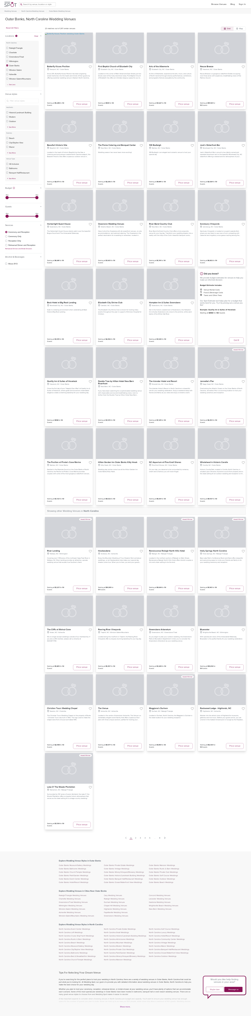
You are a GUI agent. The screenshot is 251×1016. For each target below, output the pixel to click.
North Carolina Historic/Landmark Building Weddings (125, 936)
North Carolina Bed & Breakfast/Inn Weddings (77, 956)
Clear (36, 36)
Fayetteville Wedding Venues (116, 912)
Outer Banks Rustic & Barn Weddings (164, 869)
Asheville (12, 74)
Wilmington (13, 61)
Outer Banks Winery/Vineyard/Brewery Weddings (124, 872)
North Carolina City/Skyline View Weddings (76, 949)
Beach (11, 138)
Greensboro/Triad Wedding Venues (73, 902)
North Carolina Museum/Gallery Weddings (76, 946)
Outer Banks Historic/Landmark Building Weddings (124, 875)
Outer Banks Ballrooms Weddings (72, 869)
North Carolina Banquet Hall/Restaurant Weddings (169, 949)
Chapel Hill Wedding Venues (115, 905)
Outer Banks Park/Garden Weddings (73, 875)
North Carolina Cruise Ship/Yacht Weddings (76, 936)
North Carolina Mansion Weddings (118, 960)
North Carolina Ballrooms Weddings (73, 953)
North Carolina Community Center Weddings (167, 939)
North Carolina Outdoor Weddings (162, 956)
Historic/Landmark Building (20, 113)
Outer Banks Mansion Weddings (162, 865)
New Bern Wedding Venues (160, 909)
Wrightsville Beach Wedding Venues (163, 905)
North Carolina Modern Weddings (117, 946)
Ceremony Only (14, 236)
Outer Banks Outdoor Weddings (162, 879)
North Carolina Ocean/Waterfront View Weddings (169, 953)
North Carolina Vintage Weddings (162, 943)
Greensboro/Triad (16, 57)
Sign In (242, 4)
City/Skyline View (16, 143)
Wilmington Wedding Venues (70, 905)
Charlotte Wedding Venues (70, 899)
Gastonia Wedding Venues (159, 902)
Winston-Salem (15, 70)
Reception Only (14, 241)
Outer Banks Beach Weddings (161, 882)
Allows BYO (13, 264)
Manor (12, 147)
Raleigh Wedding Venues (114, 899)
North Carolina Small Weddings (116, 932)
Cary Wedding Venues (113, 895)
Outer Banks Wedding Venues (59, 11)
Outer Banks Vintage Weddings (116, 869)
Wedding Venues (10, 11)
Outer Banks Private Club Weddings (163, 872)
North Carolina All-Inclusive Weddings (119, 939)
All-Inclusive (14, 164)
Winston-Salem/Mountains (20, 79)
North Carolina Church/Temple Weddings (75, 960)
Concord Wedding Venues (159, 895)
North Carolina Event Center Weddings (74, 929)
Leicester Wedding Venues (160, 899)
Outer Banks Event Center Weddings (74, 879)
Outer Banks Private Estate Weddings (119, 865)
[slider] (7, 197)
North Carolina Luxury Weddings (162, 932)
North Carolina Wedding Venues (32, 11)
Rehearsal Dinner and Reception (21, 245)
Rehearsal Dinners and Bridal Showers (18, 249)
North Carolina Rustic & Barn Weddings (75, 939)
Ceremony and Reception (19, 232)
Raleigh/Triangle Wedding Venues (72, 895)
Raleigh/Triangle (16, 48)
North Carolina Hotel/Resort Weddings (164, 936)
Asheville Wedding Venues (70, 912)
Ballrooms (13, 168)
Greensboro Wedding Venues (116, 916)
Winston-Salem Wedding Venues (72, 909)
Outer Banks (14, 66)
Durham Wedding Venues (114, 902)
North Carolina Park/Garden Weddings (119, 953)
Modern (12, 117)
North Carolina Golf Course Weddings (164, 929)
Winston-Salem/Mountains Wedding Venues (76, 916)
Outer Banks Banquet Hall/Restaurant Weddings (123, 879)
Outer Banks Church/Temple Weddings (75, 872)
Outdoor (12, 121)
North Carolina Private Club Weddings (119, 949)
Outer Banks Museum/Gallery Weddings (75, 865)
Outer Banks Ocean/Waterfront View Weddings (123, 882)
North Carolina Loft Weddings (71, 932)
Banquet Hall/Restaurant (19, 173)
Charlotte (13, 52)
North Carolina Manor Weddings (162, 946)
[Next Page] (165, 838)
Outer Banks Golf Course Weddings (163, 875)
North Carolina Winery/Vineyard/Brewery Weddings (124, 956)
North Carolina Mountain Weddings (118, 943)
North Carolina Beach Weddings (72, 943)
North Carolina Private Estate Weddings (120, 929)
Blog (232, 4)
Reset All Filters (12, 28)
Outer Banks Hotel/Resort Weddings (73, 882)
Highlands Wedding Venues (115, 909)
